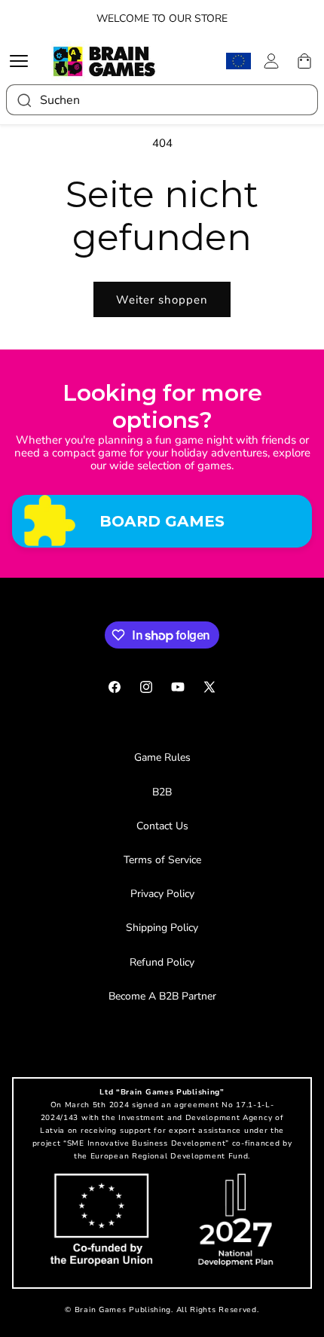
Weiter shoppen (162, 299)
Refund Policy (162, 962)
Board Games (162, 520)
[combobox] (162, 99)
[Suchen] (23, 99)
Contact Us (162, 826)
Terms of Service (162, 860)
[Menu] (22, 61)
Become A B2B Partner (162, 996)
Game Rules (162, 757)
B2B (162, 792)
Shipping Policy (162, 927)
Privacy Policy (162, 894)
